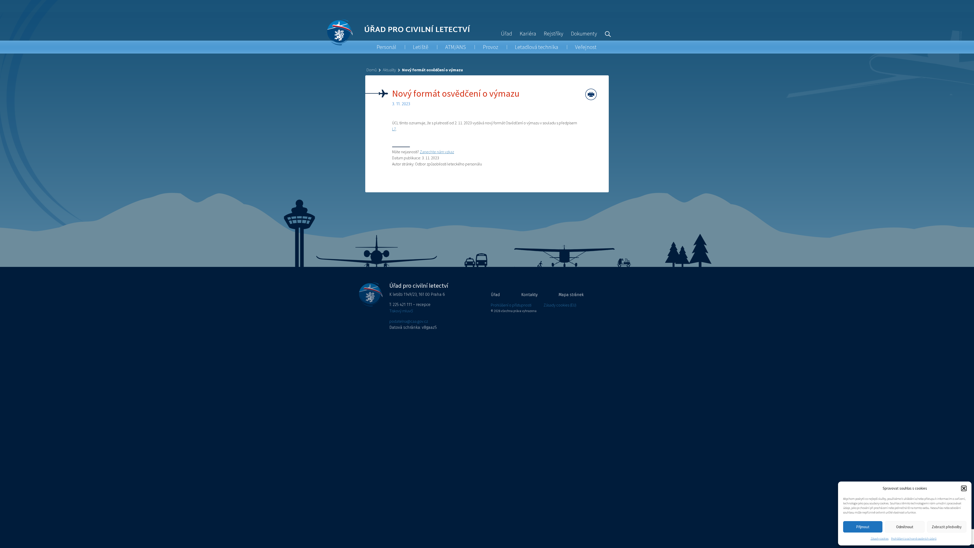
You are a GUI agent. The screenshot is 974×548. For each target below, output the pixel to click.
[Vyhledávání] (607, 33)
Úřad (506, 33)
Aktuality (389, 69)
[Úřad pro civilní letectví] (339, 32)
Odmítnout (904, 526)
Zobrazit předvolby (947, 526)
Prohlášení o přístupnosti (511, 304)
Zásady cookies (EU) (560, 304)
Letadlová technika (536, 46)
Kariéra (528, 33)
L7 (394, 128)
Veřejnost (586, 46)
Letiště (420, 46)
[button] (963, 488)
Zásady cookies (880, 538)
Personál (386, 46)
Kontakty (529, 294)
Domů (372, 69)
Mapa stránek (571, 294)
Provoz (490, 46)
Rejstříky (553, 33)
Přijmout (862, 526)
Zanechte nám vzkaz (437, 151)
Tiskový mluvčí (401, 310)
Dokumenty (584, 33)
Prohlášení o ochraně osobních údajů (913, 538)
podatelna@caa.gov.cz (408, 321)
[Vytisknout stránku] (591, 94)
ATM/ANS (455, 46)
